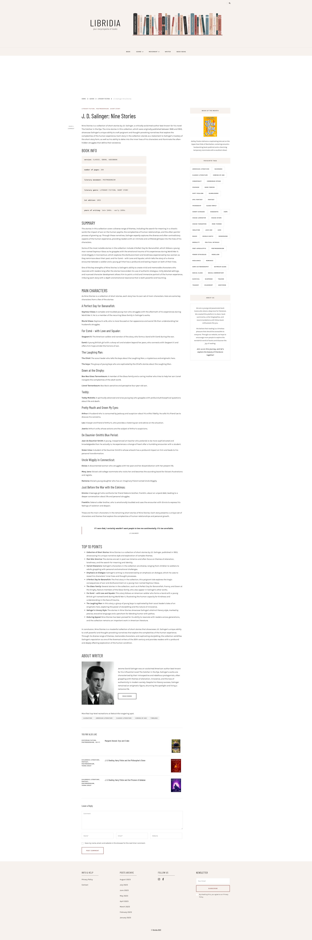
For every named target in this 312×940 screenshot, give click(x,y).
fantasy (211, 199)
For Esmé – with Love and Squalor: (101, 331)
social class (197, 273)
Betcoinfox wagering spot (122, 713)
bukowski (218, 169)
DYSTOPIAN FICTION (89, 740)
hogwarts (214, 212)
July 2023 (124, 885)
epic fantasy (197, 199)
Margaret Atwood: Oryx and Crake (117, 740)
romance (209, 260)
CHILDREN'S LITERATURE (90, 760)
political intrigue (212, 242)
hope (226, 212)
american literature (104, 718)
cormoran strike (214, 181)
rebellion (215, 254)
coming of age (141, 718)
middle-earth (208, 236)
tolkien (221, 279)
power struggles (199, 254)
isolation (196, 230)
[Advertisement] (156, 74)
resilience (196, 260)
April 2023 (124, 901)
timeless (154, 718)
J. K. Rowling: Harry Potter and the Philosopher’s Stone (125, 760)
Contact (85, 885)
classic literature (124, 718)
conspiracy (197, 181)
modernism (223, 236)
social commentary (216, 273)
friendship (196, 205)
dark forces (210, 187)
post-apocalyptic (199, 248)
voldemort (208, 285)
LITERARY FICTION (88, 109)
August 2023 (125, 879)
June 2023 (124, 890)
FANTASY (85, 762)
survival (196, 279)
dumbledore (214, 193)
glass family (211, 205)
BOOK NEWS (181, 51)
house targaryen (199, 224)
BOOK (128, 51)
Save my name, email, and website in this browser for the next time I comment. (115, 843)
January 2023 (125, 917)
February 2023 (126, 912)
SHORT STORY (115, 109)
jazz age (208, 230)
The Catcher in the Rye (92, 129)
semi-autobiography (200, 266)
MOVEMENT (153, 51)
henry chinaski (198, 212)
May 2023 (124, 896)
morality (196, 242)
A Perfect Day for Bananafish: (98, 306)
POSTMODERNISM (102, 109)
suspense (209, 279)
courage (195, 187)
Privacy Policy (87, 879)
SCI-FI (98, 742)
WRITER (168, 51)
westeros (222, 285)
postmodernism (217, 248)
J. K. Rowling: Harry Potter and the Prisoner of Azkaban (125, 780)
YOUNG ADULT (86, 766)
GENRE (138, 51)
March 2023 (125, 907)
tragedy (195, 285)
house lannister (199, 218)
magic (194, 236)
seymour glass (220, 266)
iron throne (217, 224)
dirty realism (197, 193)
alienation (87, 718)
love (219, 230)
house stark (216, 218)
